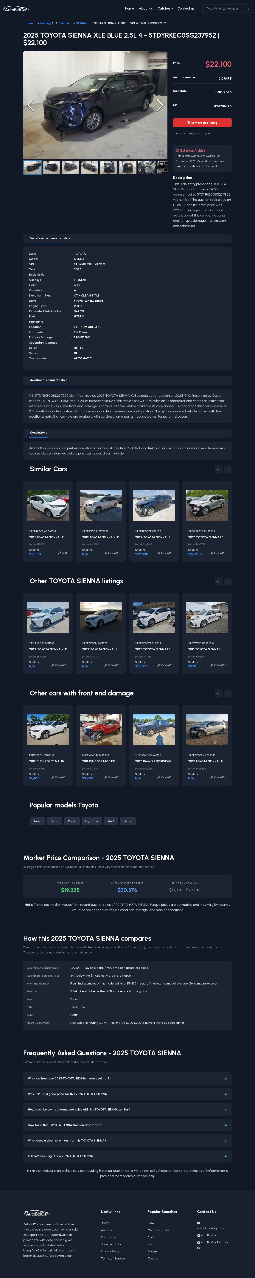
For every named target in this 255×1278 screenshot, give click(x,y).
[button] (95, 105)
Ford (150, 1244)
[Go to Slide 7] (147, 167)
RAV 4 (111, 821)
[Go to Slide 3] (70, 167)
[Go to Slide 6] (128, 167)
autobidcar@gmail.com (213, 1228)
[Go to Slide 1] (32, 167)
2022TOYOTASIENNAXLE (48, 649)
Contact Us (108, 1237)
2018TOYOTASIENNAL (204, 649)
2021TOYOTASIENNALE (46, 537)
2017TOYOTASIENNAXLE (100, 537)
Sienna (128, 821)
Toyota (152, 1258)
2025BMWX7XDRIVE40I (153, 761)
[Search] (247, 8)
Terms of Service (113, 1258)
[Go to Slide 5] (108, 167)
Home (129, 8)
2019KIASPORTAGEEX (98, 761)
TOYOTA (63, 23)
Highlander (91, 821)
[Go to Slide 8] (166, 167)
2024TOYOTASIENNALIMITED (157, 537)
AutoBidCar (208, 1235)
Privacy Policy (110, 1251)
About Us (107, 1230)
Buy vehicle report (199, 133)
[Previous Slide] (30, 105)
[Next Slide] (160, 105)
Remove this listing (202, 123)
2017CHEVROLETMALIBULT (49, 761)
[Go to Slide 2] (51, 167)
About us (146, 8)
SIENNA (81, 23)
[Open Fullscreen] (161, 153)
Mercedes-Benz (159, 1230)
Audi (151, 1237)
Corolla (72, 821)
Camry (55, 821)
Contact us (186, 8)
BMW (151, 1223)
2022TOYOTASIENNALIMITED (104, 649)
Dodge (152, 1251)
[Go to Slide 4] (89, 167)
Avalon (37, 821)
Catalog (164, 8)
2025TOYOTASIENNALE (205, 537)
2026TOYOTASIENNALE (152, 649)
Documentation (111, 1244)
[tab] (50, 238)
